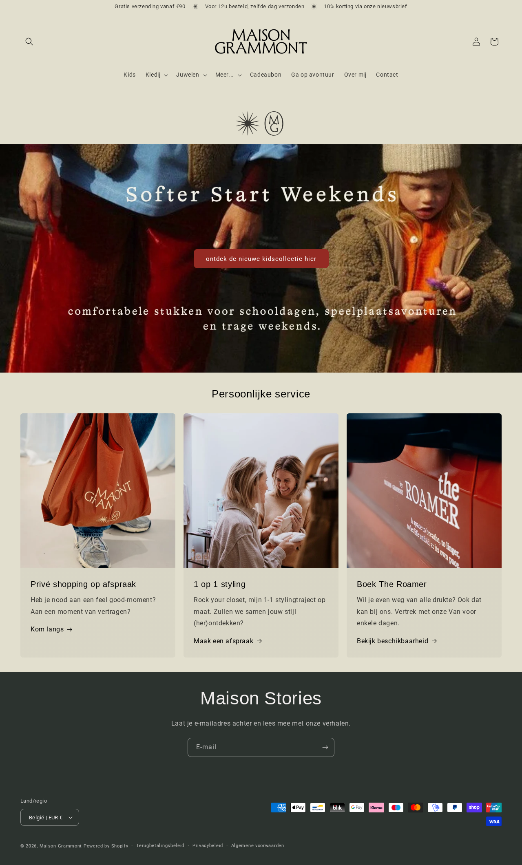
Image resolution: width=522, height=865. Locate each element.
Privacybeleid (207, 845)
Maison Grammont (61, 846)
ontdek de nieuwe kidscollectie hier (261, 258)
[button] (29, 42)
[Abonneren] (325, 747)
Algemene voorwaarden (257, 845)
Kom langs (47, 629)
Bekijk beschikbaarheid (392, 641)
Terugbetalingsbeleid (160, 845)
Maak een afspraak (223, 641)
